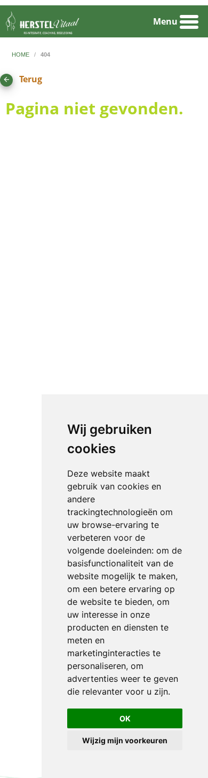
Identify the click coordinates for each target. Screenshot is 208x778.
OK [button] (125, 718)
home (21, 54)
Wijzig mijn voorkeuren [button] (124, 740)
